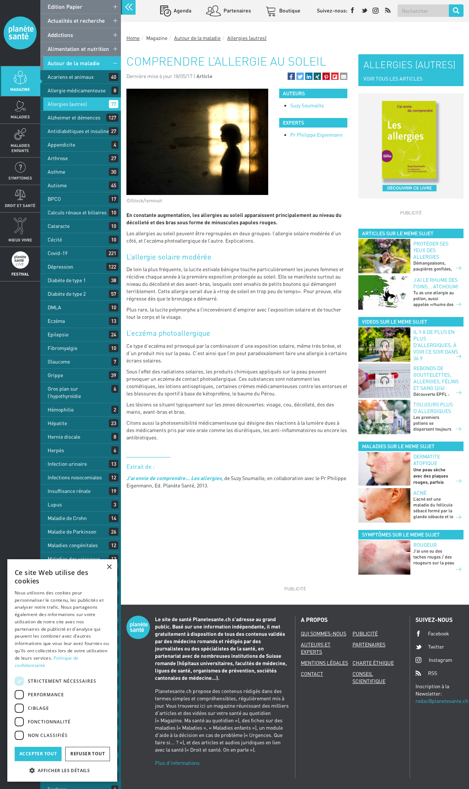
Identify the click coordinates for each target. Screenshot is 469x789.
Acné (419, 493)
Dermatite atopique (426, 459)
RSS (432, 673)
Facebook (438, 633)
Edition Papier (65, 6)
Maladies (20, 116)
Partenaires (236, 10)
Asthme (56, 172)
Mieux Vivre (20, 239)
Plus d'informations (177, 763)
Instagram (440, 660)
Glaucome (59, 361)
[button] (291, 76)
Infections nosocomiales (75, 477)
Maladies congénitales (73, 545)
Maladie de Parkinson (72, 531)
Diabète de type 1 (67, 280)
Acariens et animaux (71, 77)
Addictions (60, 35)
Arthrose (58, 158)
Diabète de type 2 (67, 294)
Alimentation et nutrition (78, 48)
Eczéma (56, 321)
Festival (20, 274)
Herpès (56, 450)
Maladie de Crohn (67, 518)
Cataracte (59, 226)
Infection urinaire (67, 464)
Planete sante (20, 32)
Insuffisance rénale (69, 491)
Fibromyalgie (62, 348)
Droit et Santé (20, 205)
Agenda (182, 10)
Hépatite (57, 423)
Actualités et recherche (76, 20)
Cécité (55, 239)
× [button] (109, 567)
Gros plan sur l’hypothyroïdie (64, 392)
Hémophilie (61, 409)
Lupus (55, 504)
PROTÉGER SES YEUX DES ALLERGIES (430, 250)
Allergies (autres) (67, 104)
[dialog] (62, 670)
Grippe (55, 375)
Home (133, 38)
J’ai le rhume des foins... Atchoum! (435, 283)
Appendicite (61, 144)
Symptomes (20, 178)
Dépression (60, 266)
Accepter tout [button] (38, 754)
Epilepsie (58, 334)
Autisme (57, 185)
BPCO (54, 199)
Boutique (289, 10)
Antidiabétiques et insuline (78, 131)
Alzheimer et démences (74, 117)
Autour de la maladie (74, 63)
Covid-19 (57, 253)
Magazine (20, 89)
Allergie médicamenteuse (77, 90)
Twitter (436, 647)
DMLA (54, 307)
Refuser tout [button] (87, 754)
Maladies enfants (20, 147)
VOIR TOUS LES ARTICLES (392, 78)
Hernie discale (64, 437)
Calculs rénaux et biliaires (77, 212)
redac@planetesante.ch (442, 701)
